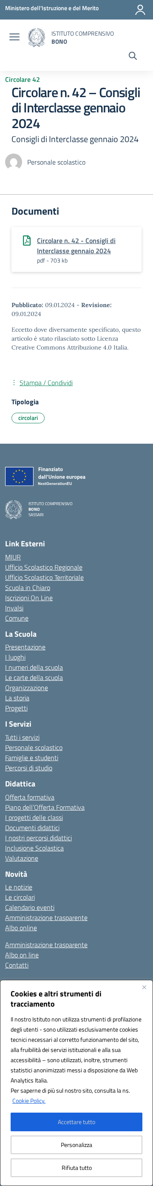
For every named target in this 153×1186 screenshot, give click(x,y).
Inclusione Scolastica (34, 848)
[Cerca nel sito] (132, 56)
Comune (16, 618)
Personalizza (76, 1144)
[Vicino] (144, 987)
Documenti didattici (32, 827)
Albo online (21, 928)
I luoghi (15, 657)
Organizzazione (26, 688)
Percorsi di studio (28, 768)
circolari (28, 417)
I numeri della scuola (34, 667)
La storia (17, 698)
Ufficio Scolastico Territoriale (44, 577)
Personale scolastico (33, 747)
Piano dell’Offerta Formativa (45, 807)
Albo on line (22, 955)
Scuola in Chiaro (27, 587)
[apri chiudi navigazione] (14, 38)
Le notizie (18, 887)
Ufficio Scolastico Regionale (43, 567)
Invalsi (14, 608)
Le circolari (20, 897)
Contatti (16, 965)
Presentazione (25, 647)
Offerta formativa (29, 797)
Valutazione (21, 858)
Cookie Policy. (28, 1100)
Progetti (16, 708)
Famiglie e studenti (31, 757)
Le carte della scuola (34, 677)
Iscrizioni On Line (29, 598)
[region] (76, 1083)
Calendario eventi (29, 907)
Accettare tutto (76, 1121)
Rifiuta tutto (77, 1167)
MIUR (13, 557)
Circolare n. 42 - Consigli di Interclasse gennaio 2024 (76, 245)
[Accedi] (140, 9)
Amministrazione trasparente (46, 917)
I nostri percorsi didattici (38, 838)
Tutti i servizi (22, 737)
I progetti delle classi (34, 817)
